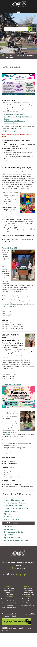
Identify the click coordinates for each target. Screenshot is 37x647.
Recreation (9, 526)
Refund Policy (10, 529)
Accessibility (30, 614)
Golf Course (9, 517)
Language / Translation (13, 621)
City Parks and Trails (13, 506)
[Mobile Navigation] (18, 11)
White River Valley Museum (16, 540)
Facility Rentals (11, 511)
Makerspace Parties (11, 123)
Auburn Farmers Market (15, 503)
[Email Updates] (21, 575)
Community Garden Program (16, 508)
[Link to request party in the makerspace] (18, 397)
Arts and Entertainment (14, 500)
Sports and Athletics (13, 538)
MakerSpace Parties (11, 385)
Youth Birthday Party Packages (15, 115)
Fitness (7, 514)
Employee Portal (25, 628)
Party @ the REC (9, 248)
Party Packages (11, 523)
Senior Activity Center (14, 532)
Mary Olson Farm (11, 520)
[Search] (30, 29)
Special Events (10, 535)
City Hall (9, 55)
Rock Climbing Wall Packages (14, 121)
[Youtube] (12, 575)
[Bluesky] (8, 575)
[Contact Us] (25, 575)
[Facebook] (4, 575)
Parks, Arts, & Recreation (24, 55)
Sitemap (5, 630)
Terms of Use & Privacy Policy (13, 614)
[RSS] (17, 575)
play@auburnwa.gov (9, 131)
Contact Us (20, 568)
